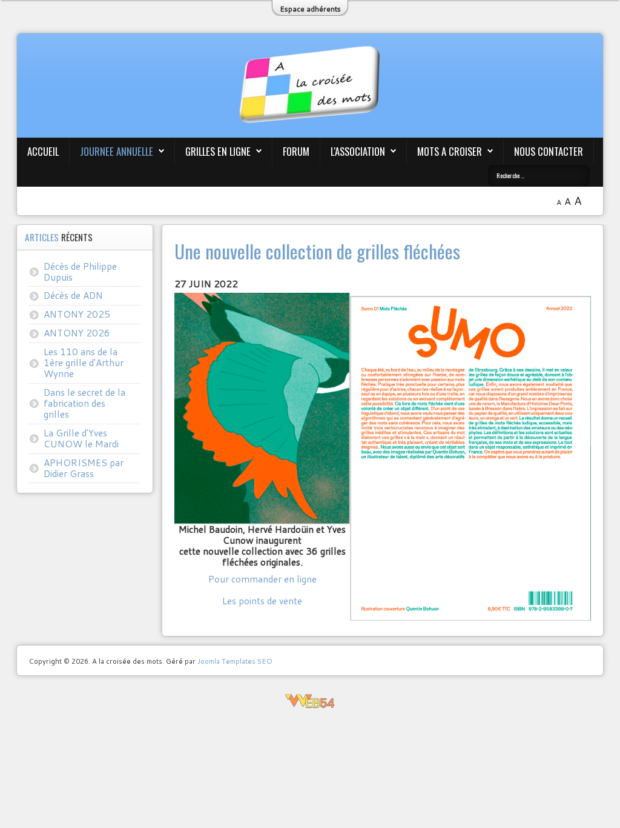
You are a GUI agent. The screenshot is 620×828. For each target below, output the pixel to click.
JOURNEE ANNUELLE (116, 151)
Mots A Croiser (449, 151)
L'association (358, 151)
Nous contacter (548, 151)
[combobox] (539, 176)
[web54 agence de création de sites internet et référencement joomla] (310, 701)
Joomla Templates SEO (234, 661)
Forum (296, 151)
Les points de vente (262, 600)
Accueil (43, 151)
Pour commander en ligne (262, 579)
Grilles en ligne (218, 151)
